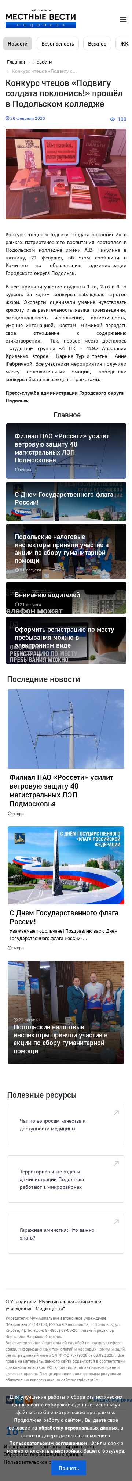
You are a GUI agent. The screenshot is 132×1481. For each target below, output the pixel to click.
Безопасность (57, 43)
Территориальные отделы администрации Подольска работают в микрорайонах (52, 1179)
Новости (17, 43)
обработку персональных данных (78, 1427)
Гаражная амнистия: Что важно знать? (57, 1234)
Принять (69, 1468)
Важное (97, 43)
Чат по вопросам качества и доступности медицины (53, 1125)
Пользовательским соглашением (48, 1443)
